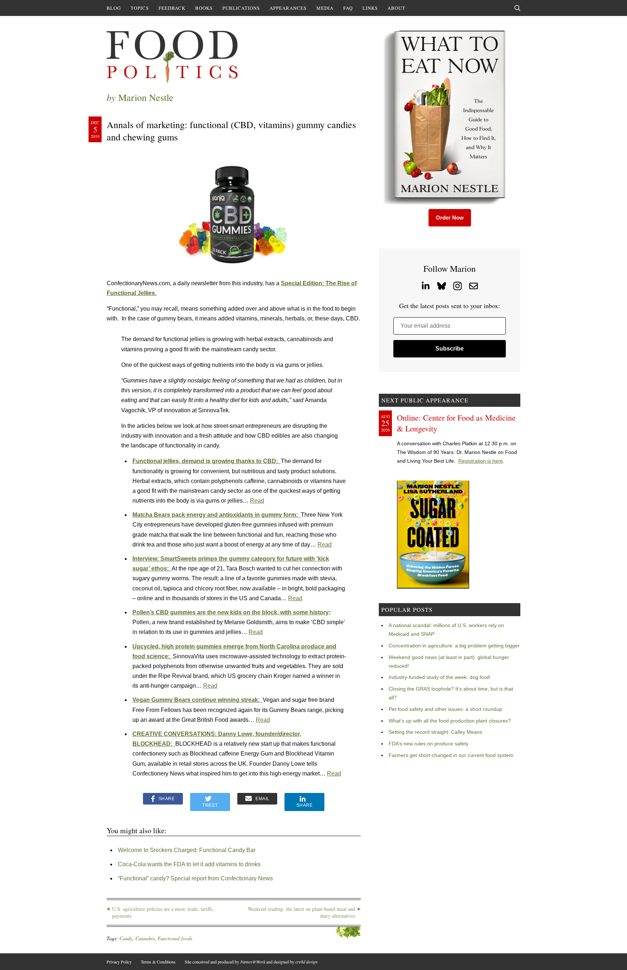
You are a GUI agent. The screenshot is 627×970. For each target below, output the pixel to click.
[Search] (517, 8)
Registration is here (480, 461)
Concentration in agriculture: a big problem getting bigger (454, 645)
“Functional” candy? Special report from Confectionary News (195, 878)
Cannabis (145, 938)
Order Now (450, 217)
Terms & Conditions (158, 962)
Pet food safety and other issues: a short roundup (445, 709)
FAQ (348, 8)
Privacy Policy (119, 962)
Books (204, 8)
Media (324, 8)
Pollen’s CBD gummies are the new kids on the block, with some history (230, 612)
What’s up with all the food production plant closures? (450, 721)
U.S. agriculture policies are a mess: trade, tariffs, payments (163, 912)
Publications (241, 8)
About (396, 8)
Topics (140, 8)
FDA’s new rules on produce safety (428, 743)
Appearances (288, 8)
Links (370, 8)
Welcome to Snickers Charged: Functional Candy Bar (186, 850)
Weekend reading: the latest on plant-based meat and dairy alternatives (301, 912)
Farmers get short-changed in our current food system (451, 755)
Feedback (172, 8)
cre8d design (306, 962)
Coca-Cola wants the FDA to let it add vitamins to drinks (189, 864)
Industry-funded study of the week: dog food (439, 677)
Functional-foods (174, 938)
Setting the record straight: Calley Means (435, 732)
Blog (114, 8)
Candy (125, 938)
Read (257, 501)
